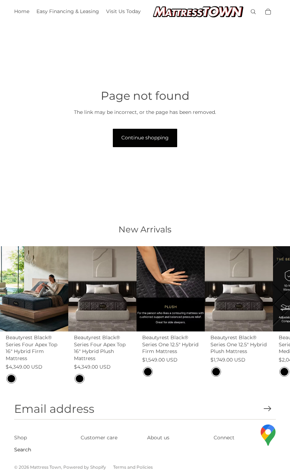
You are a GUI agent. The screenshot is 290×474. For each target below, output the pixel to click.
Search (22, 449)
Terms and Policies (133, 467)
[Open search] (253, 11)
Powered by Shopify (84, 467)
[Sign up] (267, 408)
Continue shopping (145, 137)
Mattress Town (45, 467)
